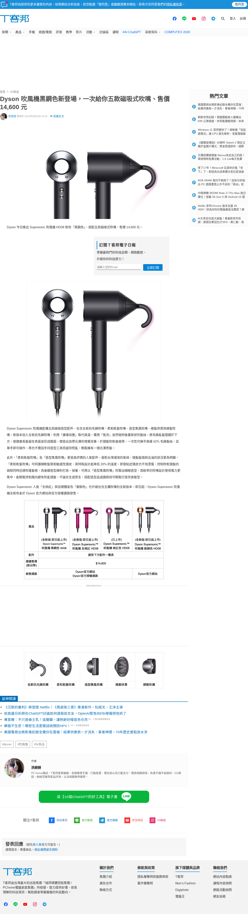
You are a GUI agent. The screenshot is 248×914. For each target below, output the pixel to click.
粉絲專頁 (62, 820)
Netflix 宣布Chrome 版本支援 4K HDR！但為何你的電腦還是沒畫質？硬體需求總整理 (221, 209)
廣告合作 (106, 883)
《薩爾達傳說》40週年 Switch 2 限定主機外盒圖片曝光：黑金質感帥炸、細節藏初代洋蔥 (221, 146)
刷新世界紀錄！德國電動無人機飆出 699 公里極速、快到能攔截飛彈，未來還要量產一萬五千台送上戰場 (221, 121)
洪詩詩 (12, 116)
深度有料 (151, 32)
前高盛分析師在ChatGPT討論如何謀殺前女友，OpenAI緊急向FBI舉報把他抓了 (65, 713)
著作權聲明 (145, 883)
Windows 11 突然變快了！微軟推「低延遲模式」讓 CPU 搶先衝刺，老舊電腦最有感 (222, 133)
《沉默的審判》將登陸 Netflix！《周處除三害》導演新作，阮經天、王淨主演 (63, 707)
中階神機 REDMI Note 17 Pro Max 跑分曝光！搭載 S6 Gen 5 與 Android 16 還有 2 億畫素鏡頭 (222, 196)
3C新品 (14, 91)
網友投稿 (219, 896)
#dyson (6, 744)
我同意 (239, 4)
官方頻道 (112, 820)
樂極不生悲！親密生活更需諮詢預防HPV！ (37, 726)
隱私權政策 (174, 4)
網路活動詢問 (222, 890)
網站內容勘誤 (222, 876)
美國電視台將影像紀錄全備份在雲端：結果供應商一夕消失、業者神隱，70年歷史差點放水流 (75, 732)
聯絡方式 (106, 890)
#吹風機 (23, 744)
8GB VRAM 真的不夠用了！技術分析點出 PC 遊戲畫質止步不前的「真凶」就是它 (221, 184)
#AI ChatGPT (132, 32)
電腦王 (180, 896)
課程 (116, 32)
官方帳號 (87, 820)
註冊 (243, 18)
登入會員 (38, 844)
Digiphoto (182, 890)
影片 (79, 32)
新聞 (5, 32)
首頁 (2, 91)
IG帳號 (161, 820)
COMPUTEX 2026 (177, 32)
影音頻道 (137, 820)
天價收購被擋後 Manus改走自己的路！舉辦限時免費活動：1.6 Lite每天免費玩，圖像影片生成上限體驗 (221, 159)
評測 (59, 32)
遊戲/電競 (45, 32)
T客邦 (179, 876)
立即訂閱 (153, 267)
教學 (69, 32)
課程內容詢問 (222, 883)
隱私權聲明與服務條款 (152, 876)
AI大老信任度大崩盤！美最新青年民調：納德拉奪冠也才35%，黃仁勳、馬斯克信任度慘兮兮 (221, 222)
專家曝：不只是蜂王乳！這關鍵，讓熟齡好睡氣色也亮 (46, 720)
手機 (32, 32)
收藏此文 (58, 116)
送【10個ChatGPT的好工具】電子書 (87, 797)
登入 (233, 18)
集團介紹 (106, 876)
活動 (89, 32)
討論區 (104, 32)
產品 (18, 32)
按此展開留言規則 (46, 849)
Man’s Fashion (185, 883)
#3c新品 (39, 744)
